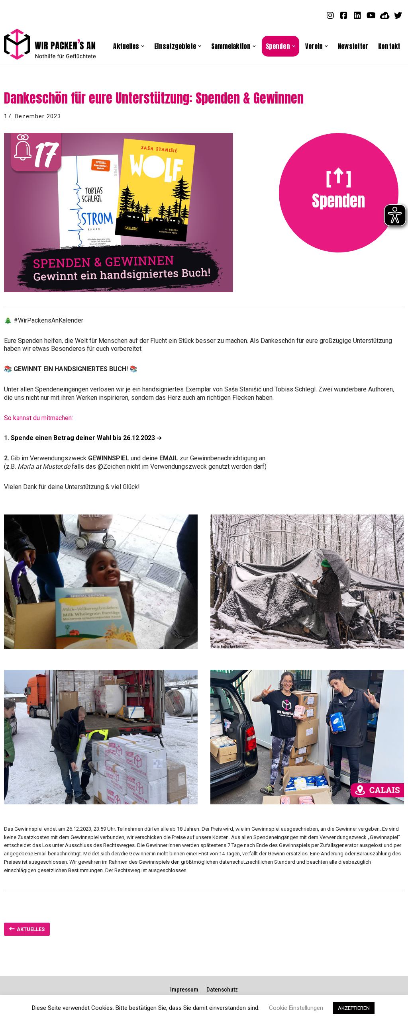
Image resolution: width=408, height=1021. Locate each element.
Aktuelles (31, 929)
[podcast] (384, 15)
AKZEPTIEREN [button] (354, 1008)
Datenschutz (222, 989)
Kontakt (389, 46)
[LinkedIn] (357, 15)
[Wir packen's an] (50, 44)
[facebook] (344, 15)
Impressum (184, 989)
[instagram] (330, 15)
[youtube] (371, 15)
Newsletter (353, 46)
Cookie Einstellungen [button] (296, 1007)
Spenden (338, 201)
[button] (142, 46)
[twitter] (398, 15)
